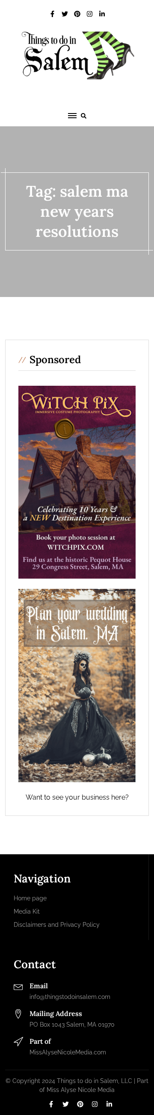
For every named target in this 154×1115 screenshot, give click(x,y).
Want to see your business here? (77, 797)
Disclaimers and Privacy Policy (57, 924)
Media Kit (27, 911)
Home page (30, 898)
